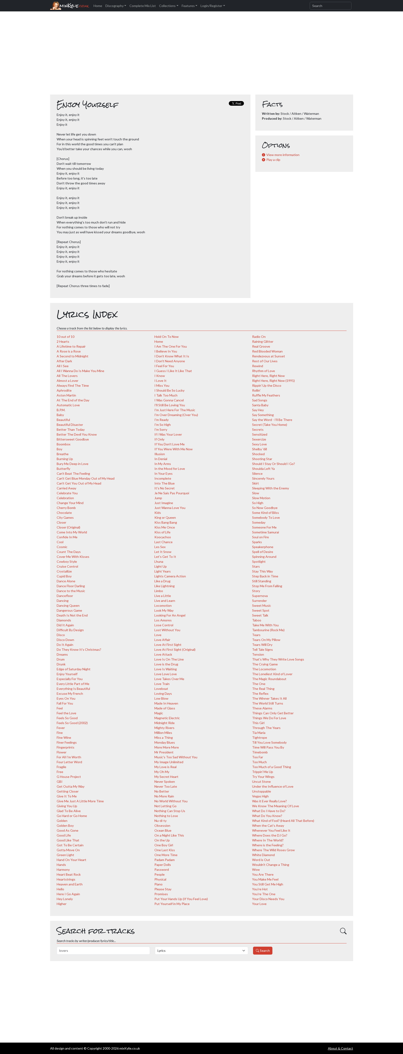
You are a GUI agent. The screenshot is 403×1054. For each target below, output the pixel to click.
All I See (63, 366)
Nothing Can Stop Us (169, 811)
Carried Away (66, 488)
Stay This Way (262, 571)
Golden (62, 821)
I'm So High (162, 425)
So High (257, 503)
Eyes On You (66, 698)
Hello (60, 889)
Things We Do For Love (269, 718)
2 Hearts (63, 341)
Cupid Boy (64, 576)
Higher (61, 904)
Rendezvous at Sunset (268, 356)
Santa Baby (260, 405)
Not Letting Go (165, 806)
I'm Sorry (160, 429)
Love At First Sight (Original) (174, 649)
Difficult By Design (70, 630)
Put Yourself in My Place (172, 904)
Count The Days (69, 552)
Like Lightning (164, 586)
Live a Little (162, 596)
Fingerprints (65, 747)
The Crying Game (265, 664)
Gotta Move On (68, 850)
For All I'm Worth (69, 757)
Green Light (65, 855)
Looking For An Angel (169, 615)
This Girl (258, 723)
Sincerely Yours (263, 478)
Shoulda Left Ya (263, 469)
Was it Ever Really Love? (269, 801)
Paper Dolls (162, 865)
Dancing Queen (68, 605)
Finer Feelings (67, 742)
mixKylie (74, 6)
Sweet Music (261, 605)
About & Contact (340, 1048)
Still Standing (261, 581)
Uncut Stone (261, 781)
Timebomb (260, 752)
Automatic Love (68, 405)
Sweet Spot (260, 610)
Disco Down (65, 640)
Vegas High (260, 796)
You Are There (263, 874)
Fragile (61, 767)
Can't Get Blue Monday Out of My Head (86, 478)
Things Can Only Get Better (273, 713)
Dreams (62, 654)
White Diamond (263, 855)
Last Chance (163, 542)
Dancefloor (65, 596)
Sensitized (259, 434)
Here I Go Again (68, 894)
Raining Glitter (262, 341)
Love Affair (162, 640)
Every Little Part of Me (73, 684)
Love (157, 635)
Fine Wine (64, 737)
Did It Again (65, 625)
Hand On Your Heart (71, 860)
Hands (61, 865)
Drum (61, 659)
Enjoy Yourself (67, 674)
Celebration (65, 498)
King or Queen (165, 517)
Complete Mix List (142, 6)
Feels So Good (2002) (72, 723)
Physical (160, 879)
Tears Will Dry (262, 645)
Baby (60, 415)
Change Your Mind (70, 503)
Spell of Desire (262, 552)
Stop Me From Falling (267, 586)
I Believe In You (165, 351)
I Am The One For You (170, 346)
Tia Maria (258, 733)
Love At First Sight (167, 645)
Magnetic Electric (167, 718)
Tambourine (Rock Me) (268, 630)
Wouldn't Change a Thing (270, 865)
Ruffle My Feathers (266, 395)
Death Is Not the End (72, 615)
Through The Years (266, 728)
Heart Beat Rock (69, 874)
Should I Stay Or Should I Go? (273, 464)
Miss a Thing (163, 737)
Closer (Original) (68, 527)
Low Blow (161, 698)
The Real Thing (263, 689)
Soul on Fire (260, 537)
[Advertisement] (201, 55)
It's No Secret (164, 488)
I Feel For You (164, 366)
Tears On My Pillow (266, 640)
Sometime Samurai (265, 532)
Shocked (258, 454)
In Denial (160, 459)
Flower (61, 752)
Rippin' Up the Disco (266, 385)
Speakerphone (262, 547)
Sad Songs (259, 400)
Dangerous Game (69, 610)
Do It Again (65, 645)
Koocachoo (162, 537)
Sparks (257, 542)
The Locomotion (264, 669)
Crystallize (64, 571)
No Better (161, 791)
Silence (257, 473)
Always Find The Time (73, 385)
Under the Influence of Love (272, 786)
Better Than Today (71, 429)
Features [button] (188, 6)
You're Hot (260, 889)
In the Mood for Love (169, 469)
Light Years (162, 571)
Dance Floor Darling (71, 586)
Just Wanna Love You (169, 508)
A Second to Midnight (72, 356)
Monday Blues (164, 742)
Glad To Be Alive (69, 811)
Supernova (260, 596)
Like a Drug (162, 581)
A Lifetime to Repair (71, 346)
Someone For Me (264, 527)
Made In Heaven (166, 703)
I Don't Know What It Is (171, 356)
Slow (255, 493)
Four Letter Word (69, 762)
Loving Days (163, 693)
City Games (65, 517)
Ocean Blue (162, 830)
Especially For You (70, 679)
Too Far (257, 757)
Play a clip (273, 160)
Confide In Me (67, 537)
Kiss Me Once (164, 527)
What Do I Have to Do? (268, 811)
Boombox (63, 444)
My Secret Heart (166, 777)
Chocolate (64, 513)
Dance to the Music (71, 591)
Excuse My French (70, 693)
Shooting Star (262, 459)
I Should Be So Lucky (169, 390)
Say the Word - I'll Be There (272, 420)
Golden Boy (65, 825)
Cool (60, 542)
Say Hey (258, 410)
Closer (61, 522)
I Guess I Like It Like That (173, 371)
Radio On (259, 337)
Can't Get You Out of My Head (79, 483)
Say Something (263, 415)
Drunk (61, 664)
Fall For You (65, 703)
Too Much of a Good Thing (271, 767)
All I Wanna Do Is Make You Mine (80, 371)
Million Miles (163, 733)
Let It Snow (162, 552)
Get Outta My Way (70, 786)
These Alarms (262, 708)
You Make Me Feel (265, 879)
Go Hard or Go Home (72, 816)
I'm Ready (161, 420)
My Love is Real (165, 767)
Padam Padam (164, 860)
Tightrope (259, 737)
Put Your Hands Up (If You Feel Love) (181, 899)
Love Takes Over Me (169, 679)
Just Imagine (163, 503)
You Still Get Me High (267, 884)
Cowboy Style (67, 561)
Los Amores (163, 620)
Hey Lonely (65, 899)
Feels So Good (67, 718)
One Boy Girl (163, 845)
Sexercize (259, 439)
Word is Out (261, 860)
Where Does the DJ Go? (269, 835)
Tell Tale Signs (262, 649)
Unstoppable (261, 791)
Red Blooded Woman (267, 351)
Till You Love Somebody (269, 742)
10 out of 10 (65, 337)
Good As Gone (67, 830)
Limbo (158, 591)
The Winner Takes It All (269, 698)
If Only (159, 439)
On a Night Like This (169, 835)
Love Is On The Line (169, 659)
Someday (258, 522)
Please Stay (162, 889)
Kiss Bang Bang (165, 522)
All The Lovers (67, 376)
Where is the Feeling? (268, 845)
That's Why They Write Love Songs (278, 659)
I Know (159, 376)
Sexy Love (259, 444)
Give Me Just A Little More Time (80, 801)
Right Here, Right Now (268, 376)
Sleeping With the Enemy (270, 488)
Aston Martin (66, 395)
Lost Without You (167, 630)
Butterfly (63, 469)
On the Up (162, 840)
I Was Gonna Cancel (169, 400)
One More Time (165, 855)
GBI (60, 781)
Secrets (258, 429)
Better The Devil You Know (77, 434)
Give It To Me (67, 796)
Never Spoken (164, 781)
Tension (258, 654)
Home (98, 6)
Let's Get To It (165, 557)
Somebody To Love (266, 517)
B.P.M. (61, 410)
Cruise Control (67, 566)
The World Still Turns (267, 703)
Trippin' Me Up (262, 772)
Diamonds (64, 620)
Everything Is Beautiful (73, 689)
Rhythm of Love (263, 371)
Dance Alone (66, 581)
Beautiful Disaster (70, 425)
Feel (60, 708)
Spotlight (259, 561)
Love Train (162, 684)
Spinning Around (264, 557)
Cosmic (62, 547)
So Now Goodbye (265, 508)
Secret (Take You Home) (269, 425)
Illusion (159, 454)
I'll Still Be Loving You (169, 405)
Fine (60, 733)
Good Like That (68, 840)
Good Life (64, 835)
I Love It (160, 381)
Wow (256, 869)
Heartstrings (66, 879)
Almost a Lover (67, 381)
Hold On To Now (166, 337)
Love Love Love (165, 674)
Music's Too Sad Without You (175, 757)
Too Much (259, 762)
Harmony (63, 869)
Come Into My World (72, 532)
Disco (61, 635)
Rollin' (256, 390)
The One (258, 684)
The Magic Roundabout (269, 679)
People (159, 874)
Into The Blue (164, 483)
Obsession (162, 825)
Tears (256, 635)
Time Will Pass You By (268, 747)
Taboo (256, 620)
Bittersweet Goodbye (73, 439)
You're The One (263, 894)
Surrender (259, 601)
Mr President (164, 752)
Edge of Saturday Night (73, 669)
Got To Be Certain (70, 845)
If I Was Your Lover (168, 434)
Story (256, 591)
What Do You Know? (267, 816)
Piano (158, 884)
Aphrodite (64, 390)
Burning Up (65, 459)
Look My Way (164, 610)
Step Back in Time (265, 576)
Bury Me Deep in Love (72, 464)
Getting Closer (68, 791)
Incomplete (162, 478)
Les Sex (160, 547)
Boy (59, 449)
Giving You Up (67, 806)
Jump (158, 498)
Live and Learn (164, 601)
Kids (157, 513)
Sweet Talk (260, 615)
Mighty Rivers (164, 728)
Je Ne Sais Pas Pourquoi (171, 493)
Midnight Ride (164, 723)
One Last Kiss (164, 850)
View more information (282, 155)
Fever (61, 728)
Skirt (255, 483)
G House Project (69, 777)
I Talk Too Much (165, 395)
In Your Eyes (163, 473)
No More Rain (164, 796)
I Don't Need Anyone (169, 361)
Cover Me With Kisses (73, 557)
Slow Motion (261, 498)
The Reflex (260, 693)
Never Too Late (165, 786)
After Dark (64, 361)
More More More (166, 747)
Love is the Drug (166, 664)
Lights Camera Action (170, 576)
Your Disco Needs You (268, 899)
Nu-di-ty (160, 821)
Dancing (63, 601)
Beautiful (63, 420)
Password (161, 869)
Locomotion (163, 605)
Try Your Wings (263, 777)
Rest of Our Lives (265, 361)
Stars (256, 566)
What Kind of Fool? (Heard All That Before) (283, 821)
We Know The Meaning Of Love (275, 806)
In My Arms (162, 464)
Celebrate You (67, 493)
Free (60, 772)
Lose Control (163, 625)
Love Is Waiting (165, 669)
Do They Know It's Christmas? (79, 649)
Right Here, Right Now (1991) (273, 381)
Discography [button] (114, 6)
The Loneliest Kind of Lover (272, 674)
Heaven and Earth (70, 884)
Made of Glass (164, 708)
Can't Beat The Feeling (73, 473)
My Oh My (161, 772)
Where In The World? (268, 840)
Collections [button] (167, 6)
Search (264, 950)
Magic (158, 713)
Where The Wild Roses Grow (273, 850)
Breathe (63, 454)
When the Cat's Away (268, 825)
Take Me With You (265, 625)
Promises (161, 894)
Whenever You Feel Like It (271, 830)
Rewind (257, 366)
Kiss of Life (162, 532)
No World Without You (171, 801)
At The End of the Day (73, 400)
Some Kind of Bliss (265, 513)
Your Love (259, 904)
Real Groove (261, 346)
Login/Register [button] (211, 6)
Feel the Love (66, 713)
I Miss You (161, 385)
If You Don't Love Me (169, 444)
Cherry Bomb (66, 508)
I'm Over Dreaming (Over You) (176, 415)
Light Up (160, 566)
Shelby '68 (259, 449)
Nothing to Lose (166, 816)
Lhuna (158, 561)
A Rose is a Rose (69, 351)
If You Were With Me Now (173, 449)
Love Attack (163, 654)
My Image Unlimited (168, 762)
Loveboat (161, 689)
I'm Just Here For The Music (174, 410)
